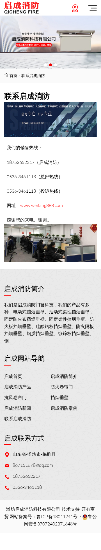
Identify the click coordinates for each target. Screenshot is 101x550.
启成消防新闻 (17, 408)
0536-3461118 (27, 487)
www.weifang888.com (41, 205)
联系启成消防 (33, 75)
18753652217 (26, 476)
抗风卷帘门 (15, 397)
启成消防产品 (17, 387)
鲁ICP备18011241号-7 (58, 516)
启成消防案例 (63, 408)
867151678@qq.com (33, 465)
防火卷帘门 (61, 387)
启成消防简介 (63, 376)
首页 (13, 75)
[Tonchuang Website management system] (21, 7)
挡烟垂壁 (59, 397)
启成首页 (13, 376)
